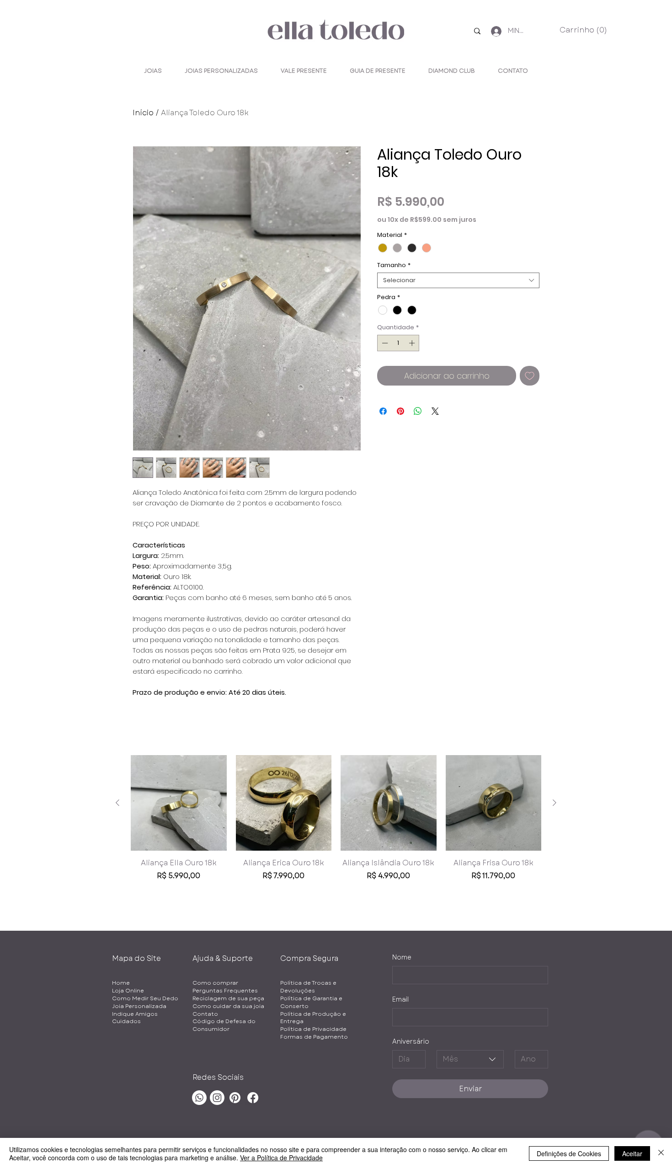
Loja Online (128, 991)
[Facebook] (252, 1097)
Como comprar (215, 983)
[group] (336, 823)
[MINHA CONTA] (493, 31)
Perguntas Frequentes (225, 991)
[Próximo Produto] (554, 802)
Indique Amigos (135, 1014)
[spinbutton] (398, 343)
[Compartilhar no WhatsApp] (417, 411)
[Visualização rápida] (179, 803)
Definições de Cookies (569, 1153)
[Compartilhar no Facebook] (383, 411)
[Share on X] (435, 411)
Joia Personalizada (139, 1006)
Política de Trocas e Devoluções (308, 987)
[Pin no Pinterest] (400, 411)
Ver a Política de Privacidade (281, 1157)
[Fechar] (661, 1153)
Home (121, 983)
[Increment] (412, 343)
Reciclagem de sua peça (228, 998)
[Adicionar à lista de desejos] (529, 376)
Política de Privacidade (313, 1029)
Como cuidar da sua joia (228, 1006)
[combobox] (458, 280)
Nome (401, 957)
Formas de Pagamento (314, 1037)
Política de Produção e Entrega (313, 1018)
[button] (580, 30)
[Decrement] (384, 343)
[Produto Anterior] (117, 802)
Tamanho (394, 265)
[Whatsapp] (199, 1097)
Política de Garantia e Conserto (311, 1002)
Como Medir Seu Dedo (145, 998)
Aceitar (632, 1153)
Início (143, 112)
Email (400, 999)
